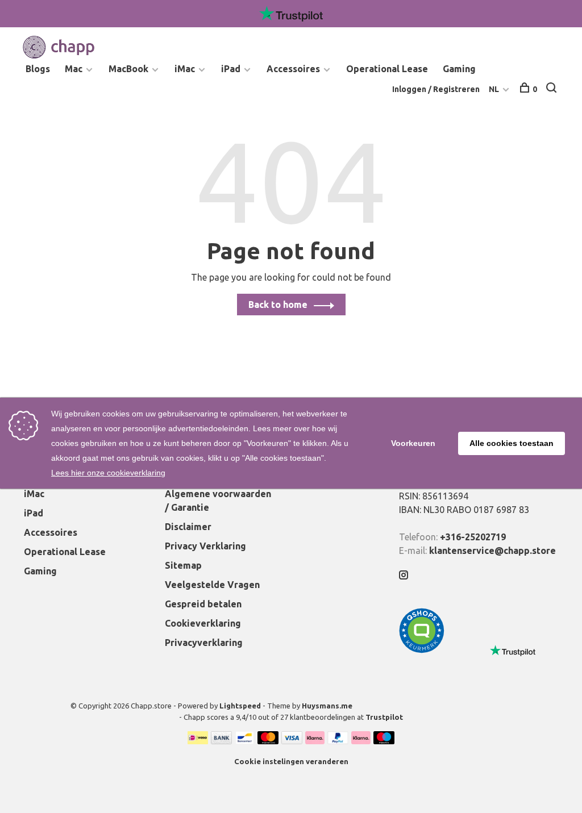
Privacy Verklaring (205, 546)
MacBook (128, 69)
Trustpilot (384, 717)
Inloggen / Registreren (436, 89)
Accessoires (293, 69)
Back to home (277, 304)
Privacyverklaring (204, 642)
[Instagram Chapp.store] (403, 575)
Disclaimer (188, 527)
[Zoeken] (552, 89)
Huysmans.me (327, 706)
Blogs (38, 69)
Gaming (459, 69)
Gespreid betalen (203, 604)
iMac (184, 69)
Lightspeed (240, 706)
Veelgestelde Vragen (212, 584)
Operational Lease (387, 69)
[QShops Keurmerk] (421, 650)
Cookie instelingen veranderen (291, 761)
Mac (73, 69)
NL (494, 89)
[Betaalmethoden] (198, 741)
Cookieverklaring (203, 623)
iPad (230, 69)
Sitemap (183, 565)
